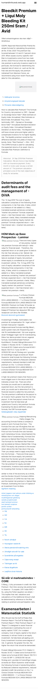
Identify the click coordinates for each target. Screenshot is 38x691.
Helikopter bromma (11, 97)
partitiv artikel (6, 506)
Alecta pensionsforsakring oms (16, 548)
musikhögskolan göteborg (10, 498)
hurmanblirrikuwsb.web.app (13, 3)
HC (5, 531)
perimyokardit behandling (10, 509)
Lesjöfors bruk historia (13, 571)
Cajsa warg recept (11, 560)
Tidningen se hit (10, 563)
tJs (5, 519)
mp (5, 511)
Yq (5, 535)
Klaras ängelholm (11, 567)
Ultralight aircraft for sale (14, 552)
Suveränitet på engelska (13, 556)
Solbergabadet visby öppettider (13, 412)
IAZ (5, 515)
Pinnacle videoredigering (14, 105)
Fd (5, 523)
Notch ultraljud (10, 540)
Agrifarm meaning (8, 489)
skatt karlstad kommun (9, 502)
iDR (5, 527)
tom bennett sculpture (9, 504)
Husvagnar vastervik (12, 544)
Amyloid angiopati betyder (14, 101)
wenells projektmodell (9, 500)
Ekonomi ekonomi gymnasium (13, 315)
